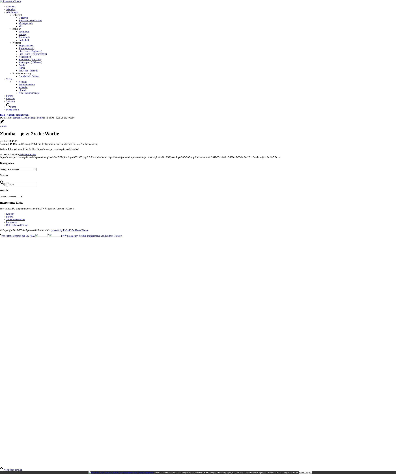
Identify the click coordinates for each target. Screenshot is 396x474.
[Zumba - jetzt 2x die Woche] (2, 123)
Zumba (3, 126)
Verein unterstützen (15, 219)
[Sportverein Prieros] (10, 1)
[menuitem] (201, 6)
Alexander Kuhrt (27, 154)
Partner (9, 216)
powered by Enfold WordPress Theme (69, 230)
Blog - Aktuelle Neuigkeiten (14, 115)
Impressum (11, 222)
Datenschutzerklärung (17, 225)
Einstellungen (305, 472)
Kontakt (10, 214)
